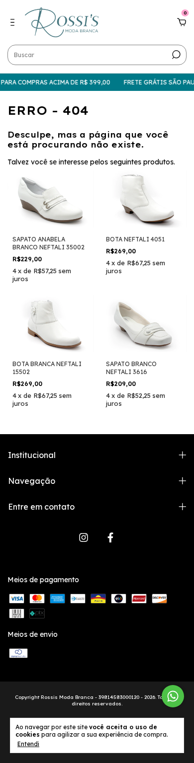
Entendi (28, 744)
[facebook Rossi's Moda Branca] (110, 537)
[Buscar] (175, 54)
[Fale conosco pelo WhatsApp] (173, 696)
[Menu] (14, 22)
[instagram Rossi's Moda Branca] (84, 537)
